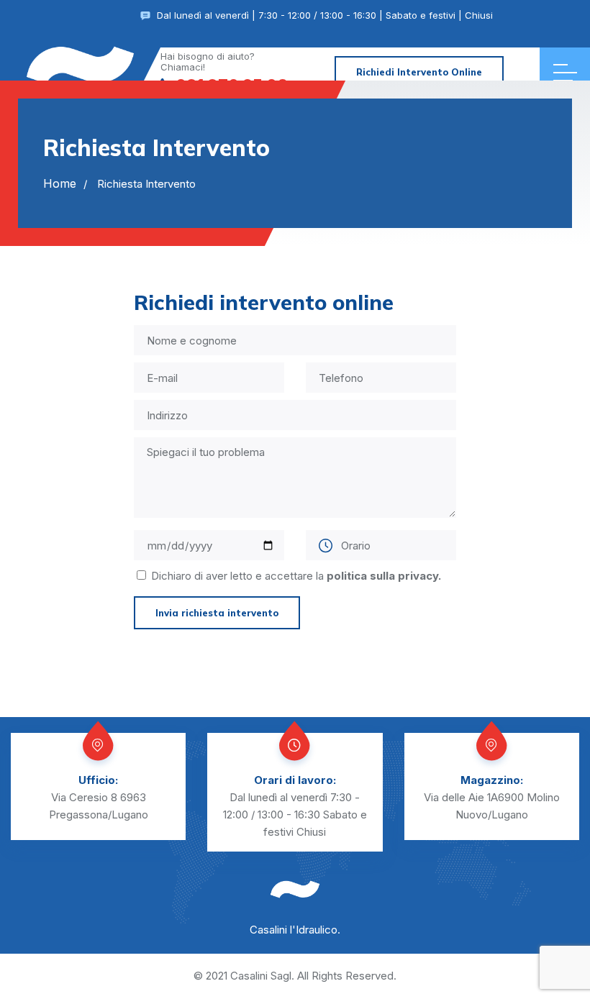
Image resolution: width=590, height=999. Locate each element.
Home (59, 183)
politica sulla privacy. (384, 576)
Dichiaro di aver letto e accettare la (296, 576)
